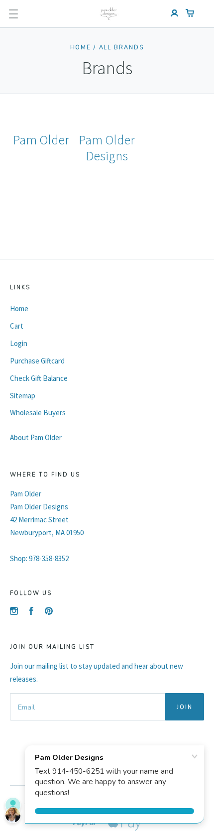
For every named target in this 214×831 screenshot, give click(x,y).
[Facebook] (31, 612)
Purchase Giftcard (37, 360)
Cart (16, 326)
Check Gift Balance (39, 378)
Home (81, 47)
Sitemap (22, 395)
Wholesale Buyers (38, 412)
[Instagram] (14, 612)
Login (18, 343)
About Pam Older (36, 437)
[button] (13, 13)
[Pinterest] (49, 612)
